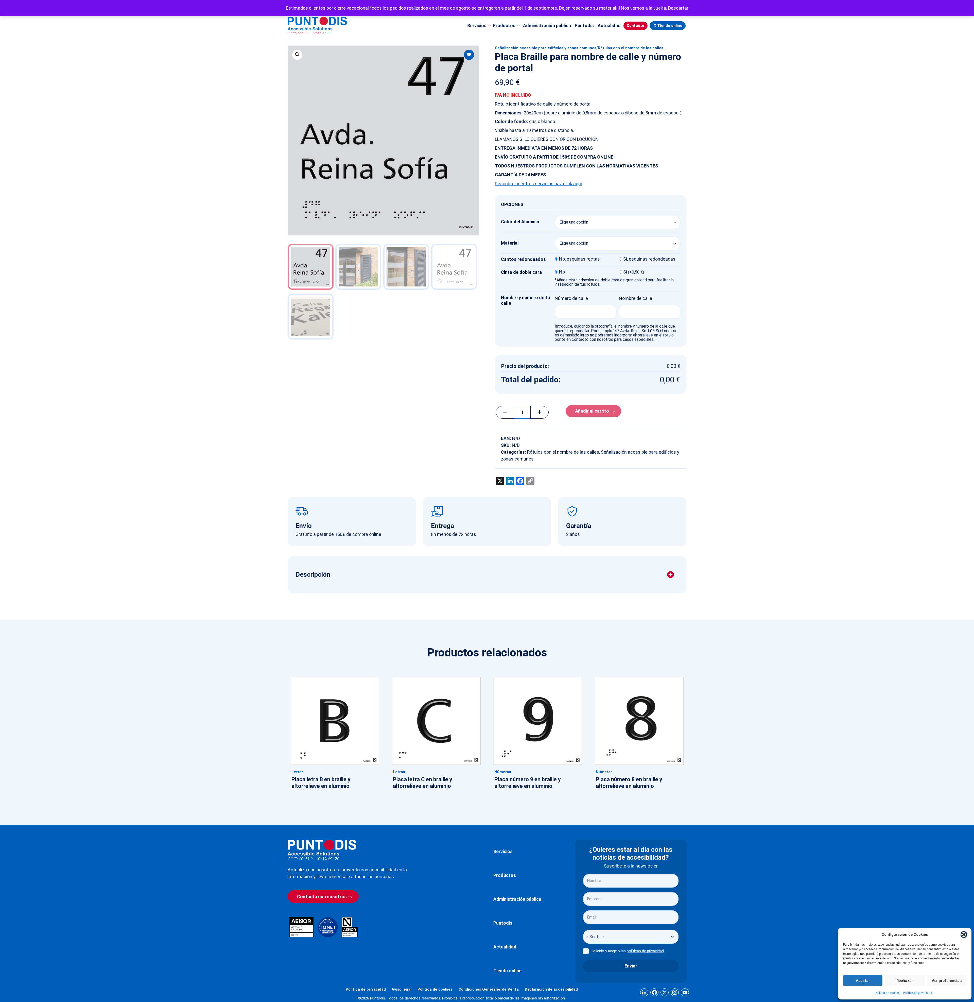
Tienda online (669, 25)
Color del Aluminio (520, 221)
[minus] (505, 412)
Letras (297, 772)
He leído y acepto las (627, 951)
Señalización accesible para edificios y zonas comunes (545, 48)
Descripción (312, 574)
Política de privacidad (917, 993)
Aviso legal (401, 989)
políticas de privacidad (645, 951)
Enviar (630, 966)
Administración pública (547, 25)
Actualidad (609, 25)
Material (510, 243)
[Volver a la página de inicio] (322, 850)
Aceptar (863, 980)
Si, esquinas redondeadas (649, 259)
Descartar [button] (678, 8)
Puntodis (584, 25)
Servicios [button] (476, 25)
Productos (504, 875)
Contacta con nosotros (322, 896)
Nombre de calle (635, 298)
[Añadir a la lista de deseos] (469, 55)
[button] (963, 934)
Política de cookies (887, 993)
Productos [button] (504, 25)
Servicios (503, 851)
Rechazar (904, 980)
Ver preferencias (947, 980)
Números (502, 772)
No (562, 272)
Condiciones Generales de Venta (489, 989)
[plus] (539, 412)
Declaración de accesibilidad (551, 989)
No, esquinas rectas (579, 259)
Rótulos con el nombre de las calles (630, 48)
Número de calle (571, 298)
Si (633, 272)
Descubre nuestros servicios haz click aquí (538, 183)
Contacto (635, 25)
